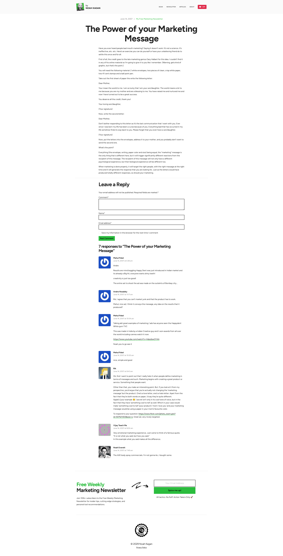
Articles (182, 7)
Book (161, 7)
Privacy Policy (141, 547)
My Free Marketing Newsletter (149, 19)
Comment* (104, 197)
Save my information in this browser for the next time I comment (129, 233)
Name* (102, 213)
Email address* (105, 223)
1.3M (203, 7)
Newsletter (171, 7)
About (191, 7)
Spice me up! (174, 490)
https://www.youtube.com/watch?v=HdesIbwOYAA (136, 339)
